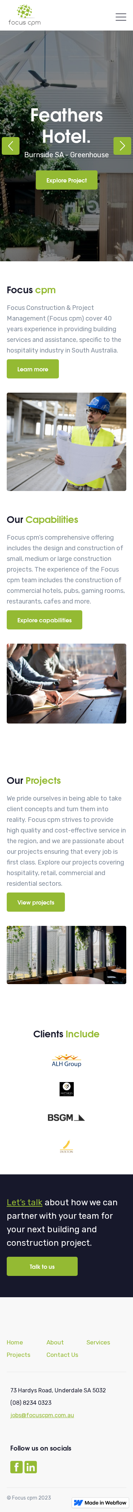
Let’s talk (25, 1202)
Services (98, 1342)
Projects (19, 1355)
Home (15, 1342)
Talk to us (42, 1266)
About (55, 1342)
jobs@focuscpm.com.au (42, 1415)
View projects (35, 901)
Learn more (32, 368)
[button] (11, 146)
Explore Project (66, 179)
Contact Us (62, 1355)
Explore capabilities (44, 619)
